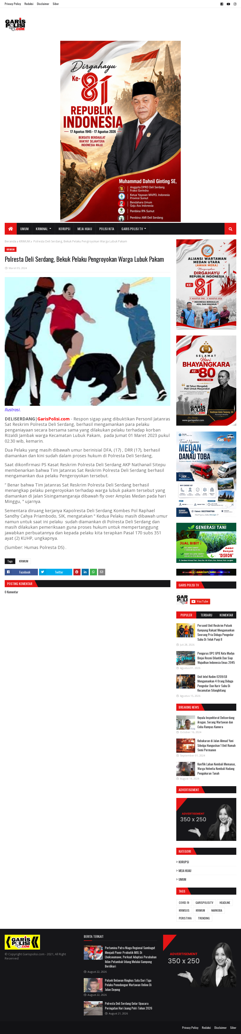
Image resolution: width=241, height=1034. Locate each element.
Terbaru (206, 614)
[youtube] (228, 4)
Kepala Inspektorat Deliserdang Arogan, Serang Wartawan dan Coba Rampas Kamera (215, 722)
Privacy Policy (13, 4)
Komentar (226, 614)
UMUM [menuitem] (24, 228)
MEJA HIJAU (185, 870)
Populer (186, 614)
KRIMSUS (184, 910)
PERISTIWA (185, 918)
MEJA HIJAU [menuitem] (84, 228)
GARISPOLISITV (204, 903)
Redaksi (28, 4)
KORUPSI (184, 862)
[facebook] (221, 4)
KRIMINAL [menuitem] (42, 228)
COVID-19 (184, 903)
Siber (56, 4)
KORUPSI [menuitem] (64, 228)
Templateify (23, 1028)
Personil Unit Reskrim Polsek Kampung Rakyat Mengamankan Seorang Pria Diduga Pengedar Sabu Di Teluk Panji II (215, 632)
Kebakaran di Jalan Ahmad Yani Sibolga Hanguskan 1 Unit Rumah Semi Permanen (216, 745)
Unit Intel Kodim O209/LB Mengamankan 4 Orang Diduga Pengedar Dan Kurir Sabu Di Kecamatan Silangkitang (215, 683)
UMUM (182, 879)
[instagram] (234, 4)
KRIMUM (24, 241)
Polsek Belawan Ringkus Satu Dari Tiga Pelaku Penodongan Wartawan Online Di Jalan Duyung (128, 985)
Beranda (10, 241)
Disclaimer (43, 4)
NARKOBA (216, 910)
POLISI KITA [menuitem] (106, 228)
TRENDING (204, 918)
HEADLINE (225, 903)
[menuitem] (11, 229)
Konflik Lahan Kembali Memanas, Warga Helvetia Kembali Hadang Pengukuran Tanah (216, 769)
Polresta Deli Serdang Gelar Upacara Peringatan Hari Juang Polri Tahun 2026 (128, 1005)
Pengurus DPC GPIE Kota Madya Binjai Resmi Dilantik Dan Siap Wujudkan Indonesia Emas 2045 (216, 658)
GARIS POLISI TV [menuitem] (132, 228)
